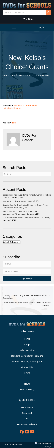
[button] (27, 278)
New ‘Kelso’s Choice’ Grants (15, 201)
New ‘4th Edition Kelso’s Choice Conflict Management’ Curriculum (21, 212)
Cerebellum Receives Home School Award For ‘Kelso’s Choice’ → (27, 304)
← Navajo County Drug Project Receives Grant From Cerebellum (26, 296)
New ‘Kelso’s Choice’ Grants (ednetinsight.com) (21, 106)
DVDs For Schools (25, 75)
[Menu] (14, 27)
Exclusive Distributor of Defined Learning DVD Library (26, 217)
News (14, 123)
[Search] (48, 12)
